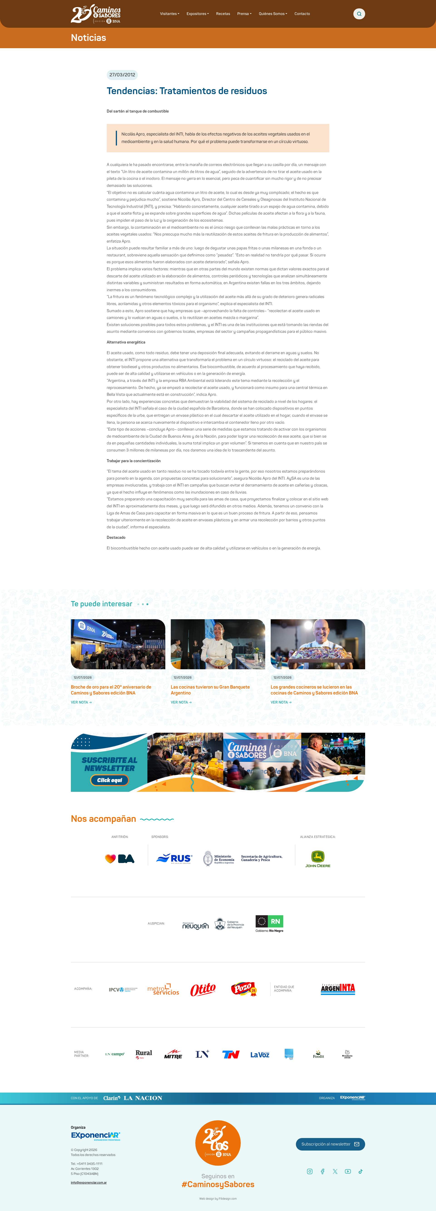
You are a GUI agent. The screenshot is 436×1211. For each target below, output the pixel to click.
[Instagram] (309, 1171)
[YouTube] (347, 1171)
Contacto (302, 14)
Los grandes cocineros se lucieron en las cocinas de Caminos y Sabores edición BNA (314, 690)
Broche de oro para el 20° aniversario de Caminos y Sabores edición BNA (111, 690)
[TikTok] (360, 1171)
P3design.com (228, 1199)
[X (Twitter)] (335, 1171)
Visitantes (168, 14)
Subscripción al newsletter (326, 1144)
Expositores (196, 14)
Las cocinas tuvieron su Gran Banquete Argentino (210, 690)
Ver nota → (81, 702)
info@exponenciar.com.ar (89, 1183)
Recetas (223, 14)
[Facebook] (322, 1171)
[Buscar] (359, 14)
